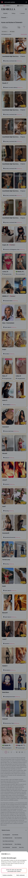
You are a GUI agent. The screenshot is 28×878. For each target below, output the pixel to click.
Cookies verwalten (7, 875)
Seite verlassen (20, 875)
